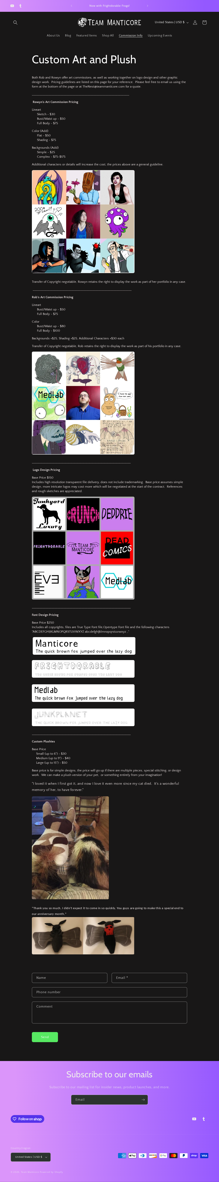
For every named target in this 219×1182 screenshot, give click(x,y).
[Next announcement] (147, 6)
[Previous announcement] (71, 6)
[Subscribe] (143, 1100)
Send (45, 1037)
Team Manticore (30, 1172)
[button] (15, 22)
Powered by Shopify (51, 1172)
